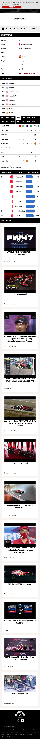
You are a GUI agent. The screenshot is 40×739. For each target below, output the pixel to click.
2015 (23, 122)
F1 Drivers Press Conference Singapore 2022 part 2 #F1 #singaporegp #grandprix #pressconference (20, 339)
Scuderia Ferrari (26, 44)
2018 (7, 122)
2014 (28, 122)
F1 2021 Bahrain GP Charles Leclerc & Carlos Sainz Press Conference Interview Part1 (20, 550)
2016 (18, 122)
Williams (11, 83)
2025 (3, 87)
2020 (3, 108)
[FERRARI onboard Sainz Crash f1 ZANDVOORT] (20, 492)
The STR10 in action (20, 693)
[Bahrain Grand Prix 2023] (19, 126)
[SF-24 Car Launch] (20, 281)
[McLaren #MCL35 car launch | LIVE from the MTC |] (20, 610)
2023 (18, 118)
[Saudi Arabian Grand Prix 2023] (23, 126)
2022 (3, 100)
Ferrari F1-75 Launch (20, 463)
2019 (3, 113)
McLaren (11, 108)
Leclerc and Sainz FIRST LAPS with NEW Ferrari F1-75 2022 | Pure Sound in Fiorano (20, 423)
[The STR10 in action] (20, 683)
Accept (12, 7)
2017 (12, 122)
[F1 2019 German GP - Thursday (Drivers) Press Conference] (20, 647)
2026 (3, 83)
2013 (33, 122)
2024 (3, 92)
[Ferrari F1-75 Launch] (20, 450)
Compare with (4, 168)
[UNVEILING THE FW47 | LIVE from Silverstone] (20, 239)
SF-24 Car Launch (20, 294)
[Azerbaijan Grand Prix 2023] (31, 126)
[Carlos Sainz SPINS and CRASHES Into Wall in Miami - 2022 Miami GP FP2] (20, 366)
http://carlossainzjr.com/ (27, 73)
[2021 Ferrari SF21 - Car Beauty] (20, 574)
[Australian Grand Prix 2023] (27, 126)
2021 (3, 104)
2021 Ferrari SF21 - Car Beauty (20, 584)
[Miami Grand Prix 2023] (35, 126)
